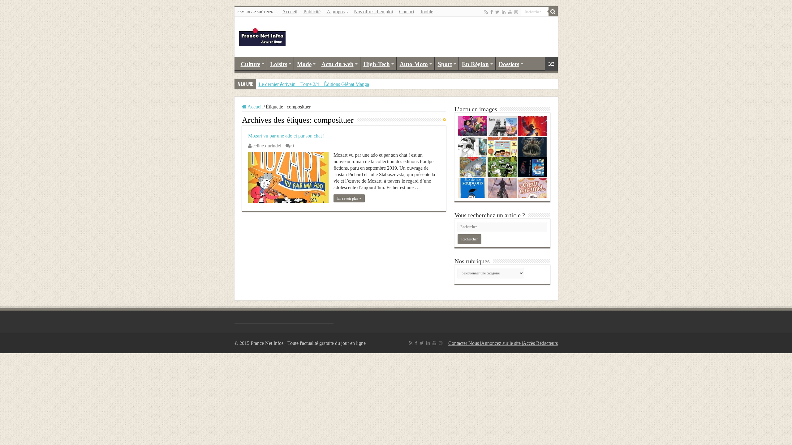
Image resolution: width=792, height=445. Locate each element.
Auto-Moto (414, 64)
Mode (304, 64)
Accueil (289, 11)
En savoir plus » (349, 198)
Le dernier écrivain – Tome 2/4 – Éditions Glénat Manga (314, 84)
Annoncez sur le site (501, 343)
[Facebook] (491, 12)
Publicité (312, 11)
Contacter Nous (464, 343)
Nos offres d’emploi (373, 11)
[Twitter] (497, 12)
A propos (336, 11)
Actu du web (337, 64)
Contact (406, 11)
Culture (250, 64)
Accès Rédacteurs (540, 343)
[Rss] (486, 12)
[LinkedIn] (503, 12)
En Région (475, 64)
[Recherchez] (553, 11)
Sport (445, 64)
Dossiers (509, 64)
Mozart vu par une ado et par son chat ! (286, 135)
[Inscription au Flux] (444, 119)
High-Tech (377, 64)
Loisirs (278, 64)
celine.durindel (266, 145)
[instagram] (516, 12)
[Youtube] (509, 12)
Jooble (426, 11)
